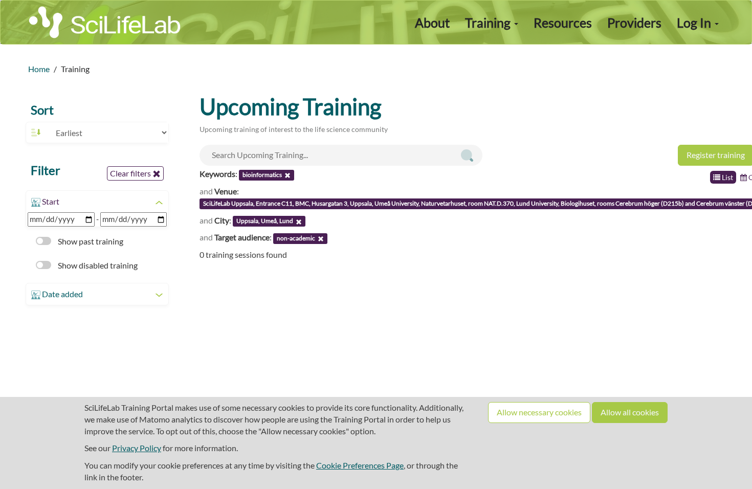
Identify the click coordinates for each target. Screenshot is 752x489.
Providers (634, 22)
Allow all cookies (630, 412)
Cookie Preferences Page (360, 465)
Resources (563, 22)
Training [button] (489, 22)
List (726, 177)
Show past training (89, 241)
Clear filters (131, 173)
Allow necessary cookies (539, 412)
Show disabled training (97, 265)
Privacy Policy (136, 448)
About (432, 22)
